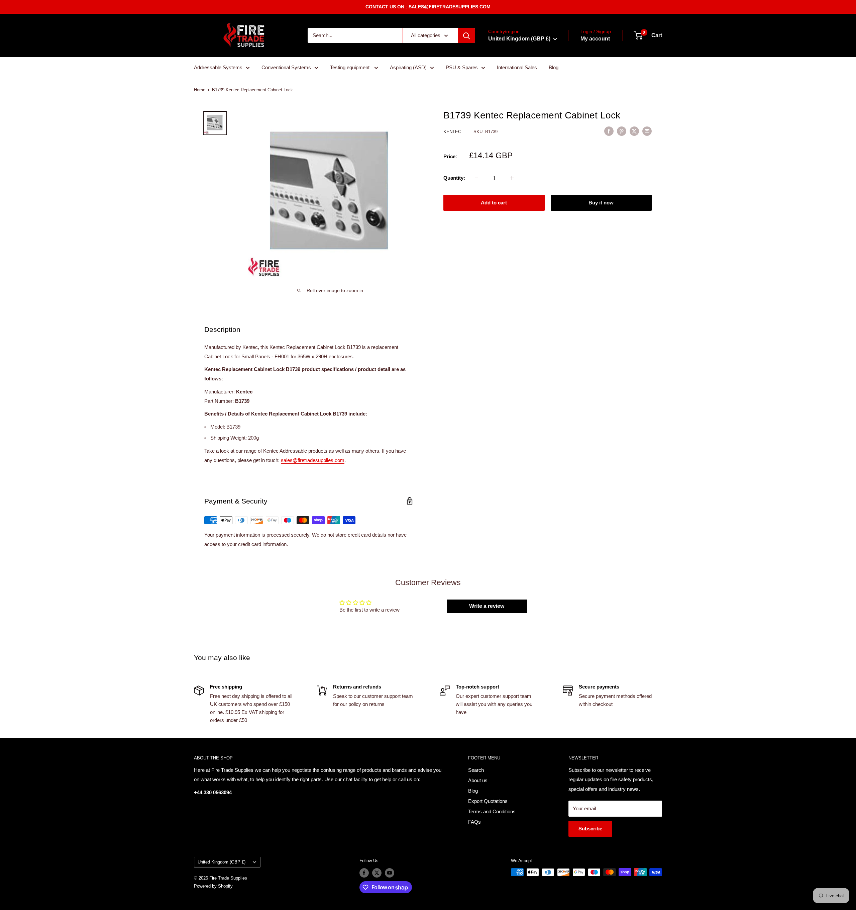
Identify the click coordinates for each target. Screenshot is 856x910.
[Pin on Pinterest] (621, 131)
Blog (553, 67)
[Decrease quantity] (476, 178)
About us (478, 780)
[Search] (466, 35)
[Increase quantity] (512, 178)
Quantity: (454, 178)
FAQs (474, 822)
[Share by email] (647, 131)
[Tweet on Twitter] (634, 131)
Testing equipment (350, 67)
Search (476, 770)
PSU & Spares (462, 67)
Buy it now (601, 202)
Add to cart (494, 202)
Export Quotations (488, 801)
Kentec (452, 131)
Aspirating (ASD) (408, 67)
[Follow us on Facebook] (364, 873)
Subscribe (590, 828)
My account (595, 38)
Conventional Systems (286, 67)
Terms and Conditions (492, 811)
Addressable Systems (218, 67)
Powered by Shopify (213, 886)
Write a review (486, 606)
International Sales (517, 67)
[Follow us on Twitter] (377, 873)
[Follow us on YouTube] (389, 873)
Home (199, 89)
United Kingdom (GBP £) (221, 861)
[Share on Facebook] (609, 131)
